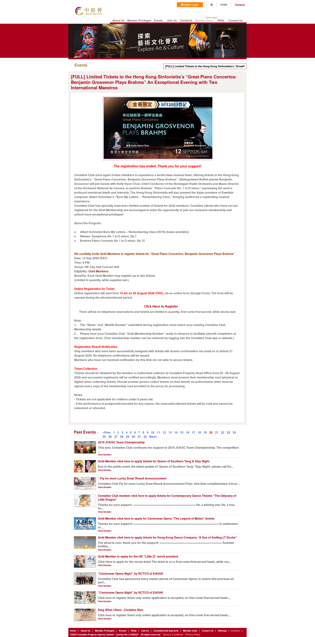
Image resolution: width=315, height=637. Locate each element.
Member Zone (190, 630)
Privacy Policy (192, 634)
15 (181, 432)
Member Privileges (104, 630)
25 (104, 436)
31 (139, 436)
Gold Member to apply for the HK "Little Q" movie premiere (138, 556)
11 (158, 432)
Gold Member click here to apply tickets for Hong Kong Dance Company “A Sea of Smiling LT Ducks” (167, 537)
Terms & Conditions (173, 634)
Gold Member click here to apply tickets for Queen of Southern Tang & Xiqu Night (153, 461)
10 (152, 432)
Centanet (240, 4)
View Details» (105, 454)
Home (73, 630)
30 (133, 436)
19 (205, 432)
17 (193, 432)
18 (199, 432)
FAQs (134, 630)
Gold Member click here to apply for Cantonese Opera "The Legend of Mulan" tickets (156, 518)
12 (164, 432)
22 (222, 432)
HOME (224, 4)
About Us (85, 630)
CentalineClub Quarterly (165, 630)
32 (145, 436)
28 (121, 436)
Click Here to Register (161, 306)
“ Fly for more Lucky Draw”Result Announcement (132, 478)
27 (116, 436)
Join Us (145, 630)
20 (211, 432)
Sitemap (222, 630)
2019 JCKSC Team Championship (121, 442)
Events (122, 630)
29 (127, 436)
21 (216, 432)
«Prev (107, 432)
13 (170, 432)
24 (234, 432)
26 (110, 436)
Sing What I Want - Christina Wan (120, 610)
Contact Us (207, 630)
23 (228, 432)
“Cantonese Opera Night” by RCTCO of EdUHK (130, 573)
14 (176, 432)
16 (187, 432)
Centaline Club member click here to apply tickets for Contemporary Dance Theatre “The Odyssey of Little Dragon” (167, 498)
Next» (153, 436)
